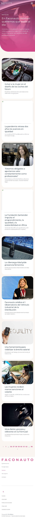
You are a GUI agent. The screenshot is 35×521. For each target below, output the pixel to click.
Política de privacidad (7, 502)
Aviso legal (4, 499)
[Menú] (32, 3)
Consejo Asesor (5, 466)
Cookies (3, 495)
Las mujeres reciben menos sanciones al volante (14, 389)
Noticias (3, 470)
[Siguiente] (17, 449)
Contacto (4, 477)
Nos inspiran (5, 473)
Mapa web (4, 506)
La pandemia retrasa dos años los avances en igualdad (16, 129)
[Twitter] (3, 491)
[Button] (16, 95)
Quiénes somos (5, 463)
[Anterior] (3, 447)
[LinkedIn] (6, 491)
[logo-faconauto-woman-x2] (6, 3)
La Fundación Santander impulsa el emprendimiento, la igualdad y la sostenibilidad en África (16, 220)
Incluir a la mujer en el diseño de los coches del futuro (16, 86)
